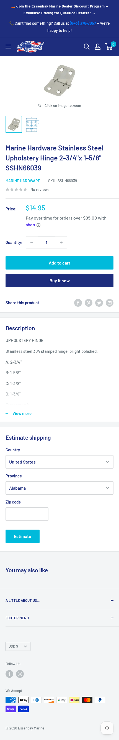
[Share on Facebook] (78, 302)
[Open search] (87, 47)
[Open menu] (8, 47)
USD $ (13, 646)
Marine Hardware (23, 180)
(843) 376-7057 (83, 23)
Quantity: (14, 242)
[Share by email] (109, 302)
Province (14, 475)
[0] (108, 46)
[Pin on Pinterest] (88, 302)
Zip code (13, 501)
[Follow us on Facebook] (9, 674)
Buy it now (60, 280)
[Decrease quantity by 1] (32, 242)
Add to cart (59, 262)
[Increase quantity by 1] (61, 242)
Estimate (22, 536)
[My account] (97, 47)
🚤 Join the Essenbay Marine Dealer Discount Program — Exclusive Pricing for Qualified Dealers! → (59, 9)
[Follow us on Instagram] (20, 674)
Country (13, 449)
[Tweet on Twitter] (99, 302)
